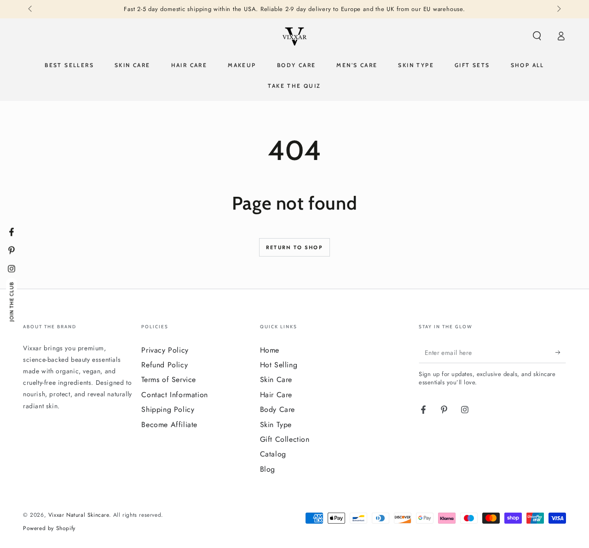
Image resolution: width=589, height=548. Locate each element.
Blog (267, 469)
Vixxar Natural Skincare (78, 515)
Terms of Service (168, 379)
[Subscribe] (560, 352)
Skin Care (276, 379)
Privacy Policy (164, 350)
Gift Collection (285, 439)
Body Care (277, 409)
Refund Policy (164, 365)
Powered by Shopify (49, 528)
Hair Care (276, 394)
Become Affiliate (169, 424)
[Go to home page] (294, 36)
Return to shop (294, 247)
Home (269, 350)
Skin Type (276, 424)
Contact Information (174, 394)
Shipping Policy (167, 409)
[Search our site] (537, 36)
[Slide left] (31, 9)
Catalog (273, 454)
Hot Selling (279, 365)
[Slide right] (558, 9)
